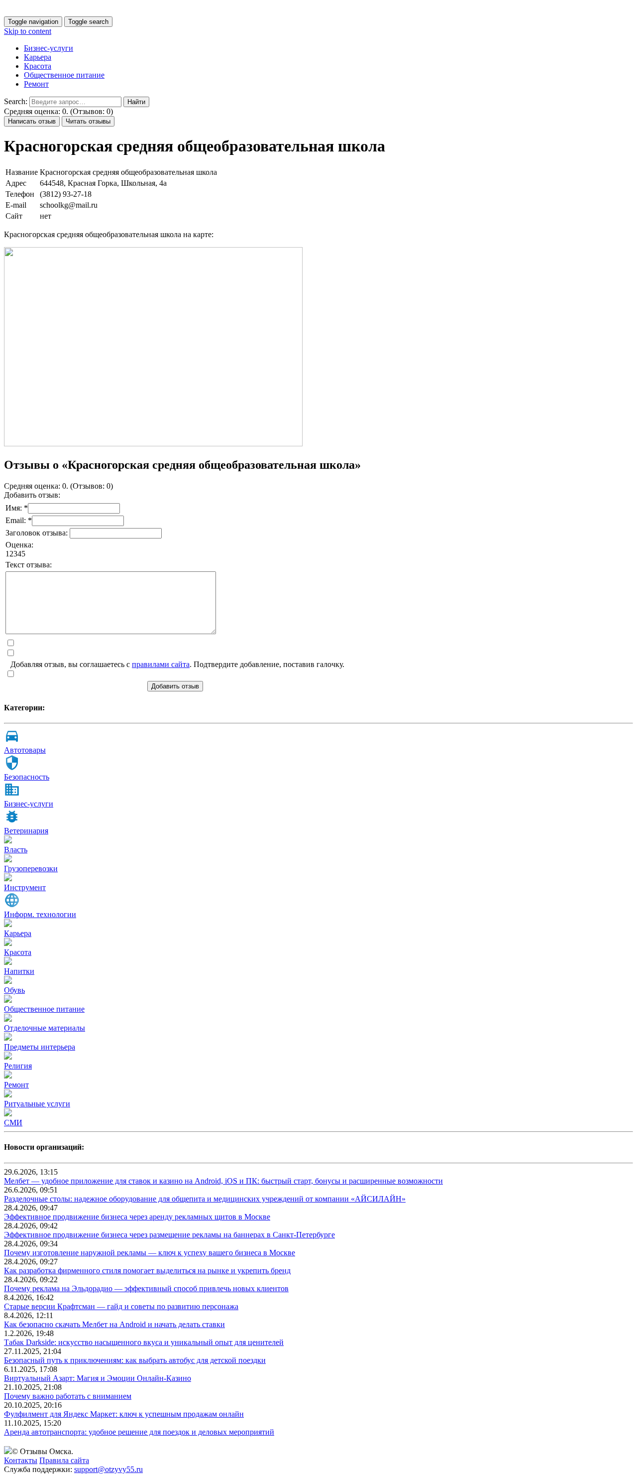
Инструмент (25, 887)
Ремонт (36, 84)
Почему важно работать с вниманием (67, 1396)
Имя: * (16, 508)
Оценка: (19, 544)
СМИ (13, 1122)
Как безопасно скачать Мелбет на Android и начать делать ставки (114, 1324)
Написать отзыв (32, 121)
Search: (15, 101)
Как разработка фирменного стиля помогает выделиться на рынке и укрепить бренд (147, 1270)
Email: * (18, 520)
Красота (37, 66)
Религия (18, 1066)
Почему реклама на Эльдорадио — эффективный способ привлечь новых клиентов (146, 1288)
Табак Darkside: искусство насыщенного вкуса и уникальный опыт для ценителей (144, 1342)
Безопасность (26, 777)
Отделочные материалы (44, 1028)
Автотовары (25, 750)
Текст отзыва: (28, 564)
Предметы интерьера (39, 1047)
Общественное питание (64, 75)
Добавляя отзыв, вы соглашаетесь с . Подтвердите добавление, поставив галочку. (177, 664)
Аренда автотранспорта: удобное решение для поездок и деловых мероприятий (139, 1432)
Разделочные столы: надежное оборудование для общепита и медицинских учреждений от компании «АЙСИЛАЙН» (205, 1199)
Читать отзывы (88, 121)
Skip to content (27, 31)
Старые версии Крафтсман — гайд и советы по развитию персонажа (121, 1306)
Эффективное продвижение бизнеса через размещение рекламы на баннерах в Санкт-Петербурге (169, 1234)
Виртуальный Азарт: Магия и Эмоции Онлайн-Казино (97, 1378)
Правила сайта (64, 1460)
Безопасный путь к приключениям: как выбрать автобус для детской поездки (135, 1360)
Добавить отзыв (175, 686)
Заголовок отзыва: (37, 533)
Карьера (37, 57)
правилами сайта (161, 664)
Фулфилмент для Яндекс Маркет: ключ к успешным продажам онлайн (124, 1414)
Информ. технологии (40, 914)
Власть (15, 849)
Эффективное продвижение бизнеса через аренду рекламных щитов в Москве (137, 1216)
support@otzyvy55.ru (108, 1469)
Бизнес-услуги (48, 48)
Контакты (20, 1460)
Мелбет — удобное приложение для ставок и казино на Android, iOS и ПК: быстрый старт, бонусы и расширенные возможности (223, 1181)
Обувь (14, 990)
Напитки (19, 971)
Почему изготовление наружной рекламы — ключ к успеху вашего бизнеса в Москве (149, 1252)
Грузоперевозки (31, 868)
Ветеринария (26, 830)
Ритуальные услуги (37, 1103)
